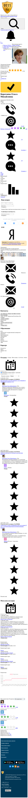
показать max (4, 325)
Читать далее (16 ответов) (6, 619)
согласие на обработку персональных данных (11, 244)
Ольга (5, 467)
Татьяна (2, 725)
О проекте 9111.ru (4, 752)
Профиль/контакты (5, 65)
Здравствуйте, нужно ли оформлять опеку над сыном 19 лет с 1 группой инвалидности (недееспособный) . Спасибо (14, 526)
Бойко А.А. (3, 704)
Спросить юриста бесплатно (7, 29)
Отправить (3, 207)
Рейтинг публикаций (5, 129)
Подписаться (3, 195)
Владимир (6, 395)
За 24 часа (20, 357)
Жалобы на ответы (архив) (7, 652)
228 (10, 734)
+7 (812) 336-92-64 (5, 785)
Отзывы (9, 357)
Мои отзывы (15, 357)
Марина (6, 541)
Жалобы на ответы (5, 644)
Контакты (3, 754)
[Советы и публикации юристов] (7, 13)
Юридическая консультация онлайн (9, 16)
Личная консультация (5, 64)
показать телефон (5, 318)
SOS (4, 50)
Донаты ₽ (3, 197)
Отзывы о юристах (5, 743)
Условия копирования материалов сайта (13, 779)
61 (9, 733)
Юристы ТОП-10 (7, 45)
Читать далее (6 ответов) (6, 636)
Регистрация (3, 757)
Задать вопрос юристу (5, 745)
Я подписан (4, 68)
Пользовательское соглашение (15, 243)
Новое (6, 47)
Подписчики (5, 67)
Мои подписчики (5, 699)
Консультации (5, 72)
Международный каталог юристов (8, 740)
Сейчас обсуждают (7, 46)
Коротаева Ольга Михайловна (9, 386)
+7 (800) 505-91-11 (5, 782)
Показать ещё (4, 596)
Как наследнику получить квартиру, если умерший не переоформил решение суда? (13, 381)
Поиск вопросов (4, 747)
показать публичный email (6, 322)
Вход (2, 43)
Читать (2, 650)
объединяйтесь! (13, 15)
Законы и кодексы (4, 750)
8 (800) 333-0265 (16, 45)
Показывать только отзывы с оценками (11, 372)
